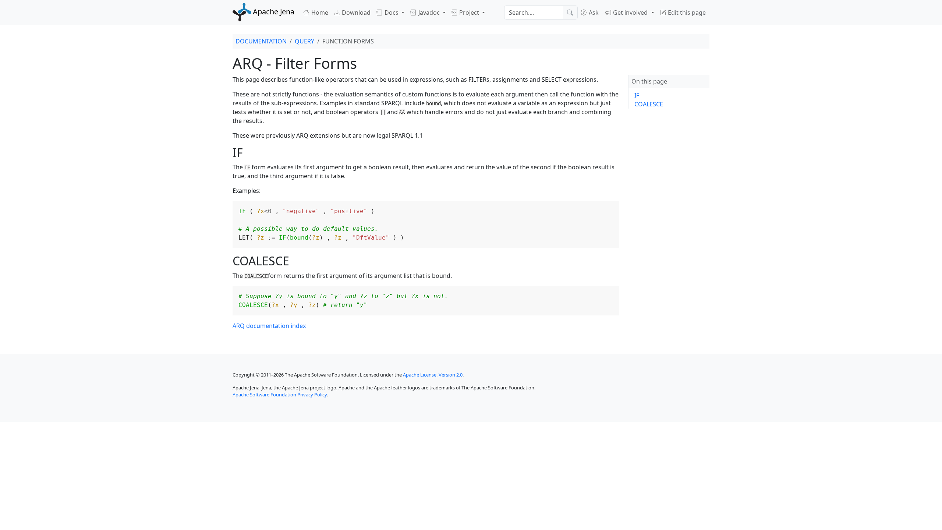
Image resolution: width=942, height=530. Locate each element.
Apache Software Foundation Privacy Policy (280, 394)
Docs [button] (391, 12)
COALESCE (648, 104)
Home (319, 12)
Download (355, 12)
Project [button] (469, 12)
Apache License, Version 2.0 (433, 374)
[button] (629, 12)
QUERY (304, 41)
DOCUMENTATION (261, 41)
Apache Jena (273, 12)
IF (636, 95)
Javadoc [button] (429, 12)
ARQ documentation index (269, 326)
